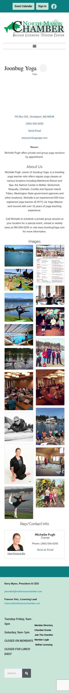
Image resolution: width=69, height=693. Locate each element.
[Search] (26, 673)
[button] (35, 46)
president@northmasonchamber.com (23, 591)
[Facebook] (53, 6)
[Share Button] (43, 68)
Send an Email (45, 549)
